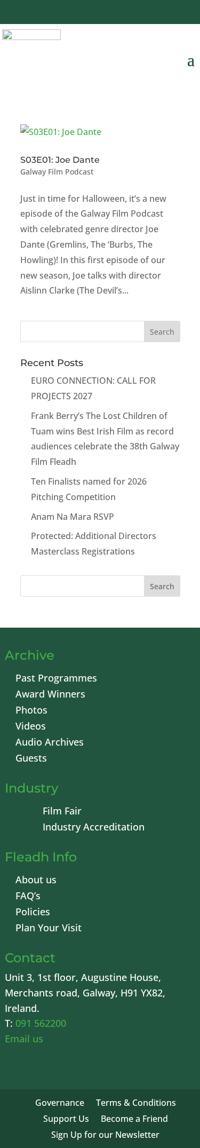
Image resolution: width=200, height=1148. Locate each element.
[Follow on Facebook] (76, 13)
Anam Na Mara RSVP (72, 516)
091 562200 (40, 1023)
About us (36, 881)
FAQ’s (28, 897)
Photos (31, 711)
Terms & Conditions (136, 1104)
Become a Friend (134, 1120)
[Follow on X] (102, 13)
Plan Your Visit (48, 929)
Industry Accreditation (94, 828)
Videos (30, 727)
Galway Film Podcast (56, 172)
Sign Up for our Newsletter (105, 1136)
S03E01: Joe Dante (60, 160)
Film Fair (62, 812)
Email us (24, 1038)
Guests (31, 759)
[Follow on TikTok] (178, 13)
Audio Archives (49, 743)
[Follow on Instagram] (153, 13)
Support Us (66, 1120)
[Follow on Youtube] (127, 13)
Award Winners (50, 695)
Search (162, 586)
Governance (59, 1104)
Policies (32, 913)
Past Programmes (56, 679)
